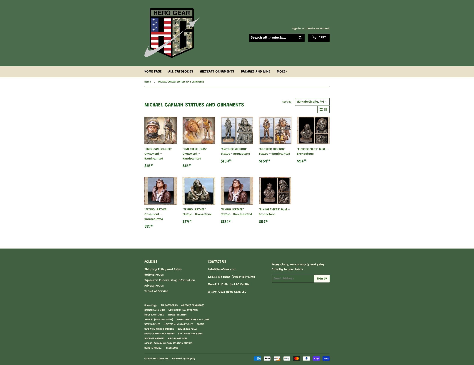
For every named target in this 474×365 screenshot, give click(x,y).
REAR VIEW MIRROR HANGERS (159, 329)
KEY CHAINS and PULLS (190, 334)
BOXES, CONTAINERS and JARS (193, 319)
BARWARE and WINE (255, 71)
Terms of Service (156, 291)
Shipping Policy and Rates (163, 269)
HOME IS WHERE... (153, 348)
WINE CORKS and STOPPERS (183, 310)
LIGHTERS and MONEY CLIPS (178, 324)
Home (147, 82)
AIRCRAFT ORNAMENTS (217, 71)
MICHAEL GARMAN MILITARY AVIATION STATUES (168, 343)
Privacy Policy (154, 285)
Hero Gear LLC (160, 358)
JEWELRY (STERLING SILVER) (158, 319)
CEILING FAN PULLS (187, 329)
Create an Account (318, 28)
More (281, 71)
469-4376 (247, 276)
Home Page (153, 71)
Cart (322, 37)
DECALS (200, 324)
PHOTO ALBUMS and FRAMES (159, 334)
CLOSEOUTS (172, 348)
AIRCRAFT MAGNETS (154, 338)
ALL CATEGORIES (180, 71)
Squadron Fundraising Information (169, 280)
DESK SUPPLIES (152, 324)
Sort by (286, 102)
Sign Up (322, 278)
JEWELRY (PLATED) (177, 315)
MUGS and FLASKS (154, 315)
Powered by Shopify (183, 358)
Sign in (296, 28)
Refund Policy (154, 274)
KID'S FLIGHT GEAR (177, 338)
